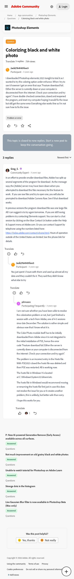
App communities (25, 15)
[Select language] (52, 6)
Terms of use (33, 563)
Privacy (45, 563)
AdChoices (14, 574)
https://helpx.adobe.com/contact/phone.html (27, 232)
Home (9, 15)
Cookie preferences (15, 569)
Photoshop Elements (47, 15)
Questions (11, 18)
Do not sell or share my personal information (45, 569)
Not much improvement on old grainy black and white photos (37, 454)
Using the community (16, 563)
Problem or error (14, 118)
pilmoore (26, 301)
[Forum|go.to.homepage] (25, 6)
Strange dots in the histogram (20, 486)
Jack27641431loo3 (20, 68)
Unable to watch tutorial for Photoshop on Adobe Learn (34, 470)
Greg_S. (14, 168)
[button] (6, 7)
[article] (37, 212)
